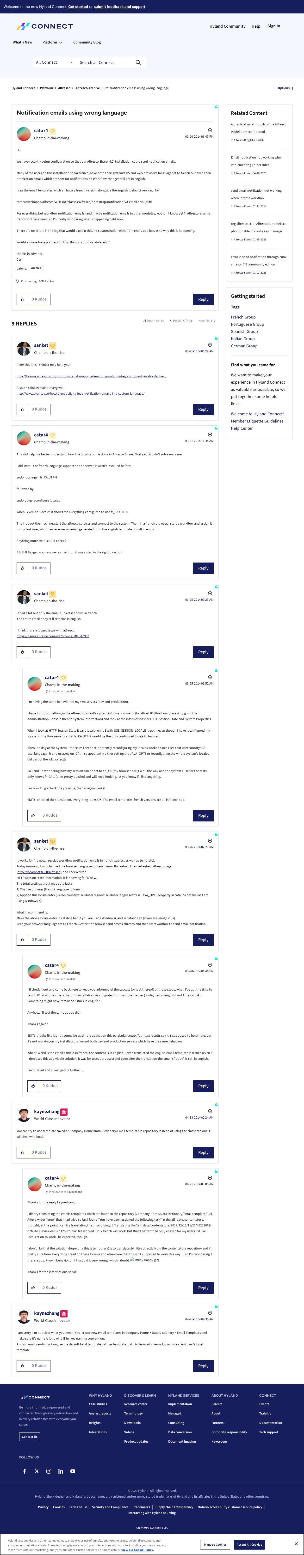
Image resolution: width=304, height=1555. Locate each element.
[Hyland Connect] (44, 26)
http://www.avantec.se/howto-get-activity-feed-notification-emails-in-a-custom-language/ (80, 393)
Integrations (98, 1432)
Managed (174, 1413)
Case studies (98, 1404)
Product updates (136, 1441)
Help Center (242, 428)
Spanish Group (244, 332)
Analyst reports (100, 1413)
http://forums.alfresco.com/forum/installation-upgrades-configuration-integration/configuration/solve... (91, 376)
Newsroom (219, 1441)
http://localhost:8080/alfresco (39, 872)
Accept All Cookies (249, 1544)
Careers (216, 1404)
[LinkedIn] (60, 1471)
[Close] (296, 1543)
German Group (244, 346)
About (215, 1413)
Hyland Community (228, 26)
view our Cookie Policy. (137, 1550)
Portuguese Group (247, 324)
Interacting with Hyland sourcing (152, 1513)
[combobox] (111, 62)
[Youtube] (72, 1471)
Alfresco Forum (243, 173)
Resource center (135, 1404)
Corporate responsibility (229, 1432)
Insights (94, 1422)
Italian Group (243, 339)
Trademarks (141, 1507)
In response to (62, 691)
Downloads (132, 1422)
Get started (78, 6)
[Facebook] (24, 1471)
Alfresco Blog (242, 140)
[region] (152, 1544)
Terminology (133, 1413)
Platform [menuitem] (50, 42)
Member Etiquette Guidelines (257, 421)
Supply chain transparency (174, 1507)
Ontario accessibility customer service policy (230, 1507)
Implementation (180, 1404)
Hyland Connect (23, 88)
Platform (46, 88)
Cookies (59, 1507)
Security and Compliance (110, 1507)
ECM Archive (46, 281)
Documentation (270, 1422)
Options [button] (284, 88)
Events (264, 1404)
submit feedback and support (119, 6)
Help (256, 26)
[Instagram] (48, 1471)
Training (265, 1413)
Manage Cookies (215, 1544)
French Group (243, 317)
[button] (22, 299)
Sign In (273, 26)
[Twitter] (36, 1471)
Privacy (43, 1507)
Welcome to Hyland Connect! (257, 414)
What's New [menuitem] (22, 42)
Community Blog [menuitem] (87, 42)
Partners (217, 1422)
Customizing (29, 281)
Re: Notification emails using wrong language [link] (137, 88)
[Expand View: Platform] (60, 42)
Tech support (268, 1432)
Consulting (176, 1422)
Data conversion (180, 1432)
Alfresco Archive (87, 88)
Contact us (29, 1436)
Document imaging (182, 1441)
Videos (129, 1432)
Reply (203, 299)
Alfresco (64, 88)
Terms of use (78, 1507)
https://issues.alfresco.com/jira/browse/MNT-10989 (53, 636)
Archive (36, 268)
